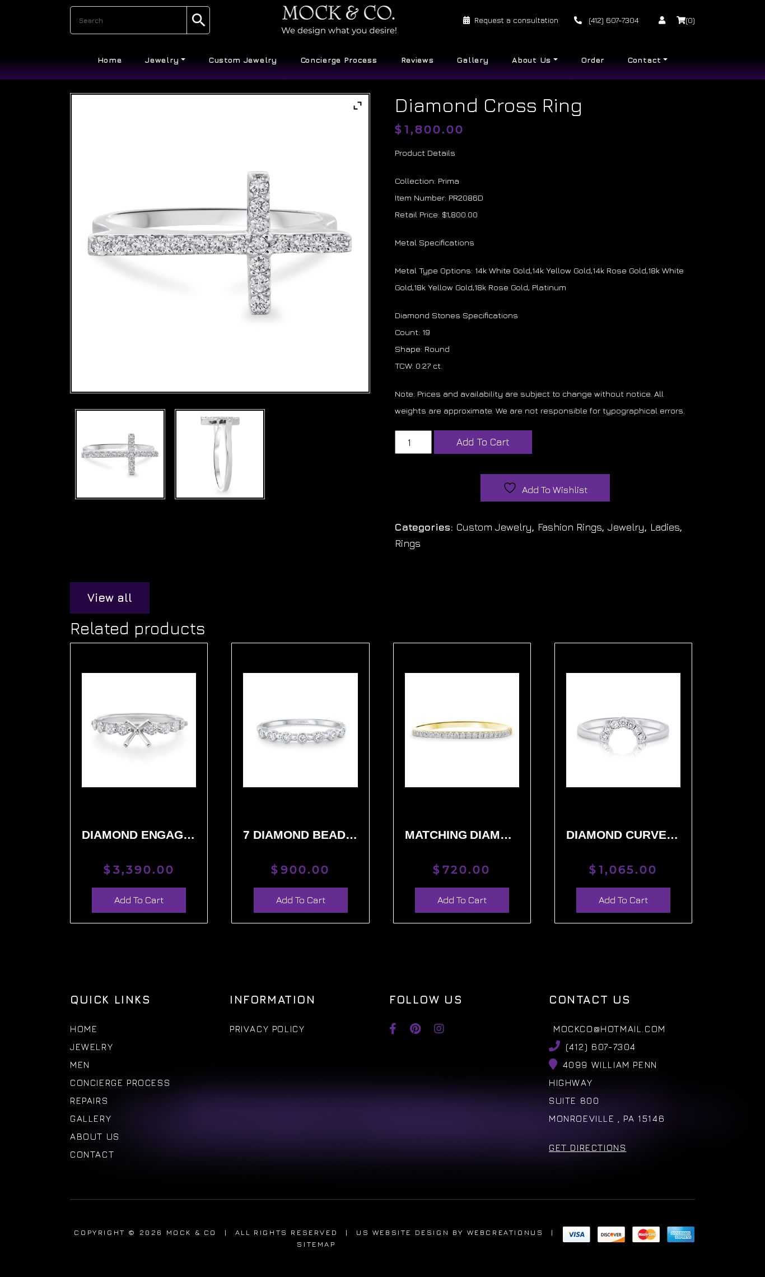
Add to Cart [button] (139, 899)
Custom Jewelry (243, 59)
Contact (644, 59)
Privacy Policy (267, 1029)
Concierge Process (339, 59)
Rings (408, 543)
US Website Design (402, 1232)
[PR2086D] (120, 454)
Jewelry (162, 59)
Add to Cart (483, 442)
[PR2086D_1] (220, 454)
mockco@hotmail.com (609, 1029)
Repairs (89, 1100)
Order (593, 59)
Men (80, 1065)
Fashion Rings (570, 527)
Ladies (665, 527)
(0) (690, 20)
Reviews (417, 59)
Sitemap (316, 1243)
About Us (531, 59)
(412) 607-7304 (612, 20)
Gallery (472, 59)
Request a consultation (516, 20)
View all (109, 597)
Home (109, 59)
